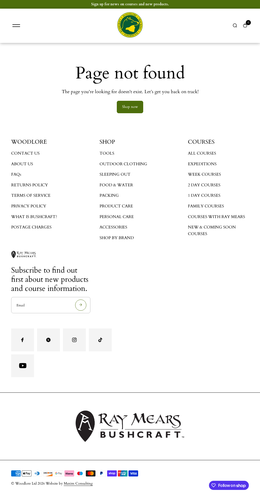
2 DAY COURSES (204, 185)
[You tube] (22, 365)
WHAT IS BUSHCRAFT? (34, 217)
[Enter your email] (80, 305)
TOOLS (107, 153)
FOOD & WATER (116, 185)
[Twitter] (48, 339)
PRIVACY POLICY (28, 206)
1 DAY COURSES (204, 195)
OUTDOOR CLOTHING (123, 164)
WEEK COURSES (204, 174)
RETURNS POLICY (29, 185)
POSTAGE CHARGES (31, 227)
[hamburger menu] (16, 26)
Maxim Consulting (78, 483)
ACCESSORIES (113, 227)
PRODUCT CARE (116, 206)
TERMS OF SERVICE (31, 195)
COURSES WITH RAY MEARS (216, 217)
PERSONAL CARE (117, 217)
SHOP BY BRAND (117, 238)
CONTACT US (25, 153)
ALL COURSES (202, 153)
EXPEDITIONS (202, 164)
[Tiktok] (100, 339)
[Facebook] (22, 339)
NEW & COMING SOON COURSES (212, 230)
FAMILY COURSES (206, 206)
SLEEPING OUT (115, 174)
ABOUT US (22, 164)
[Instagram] (74, 339)
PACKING (109, 195)
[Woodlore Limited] (130, 36)
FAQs (16, 174)
